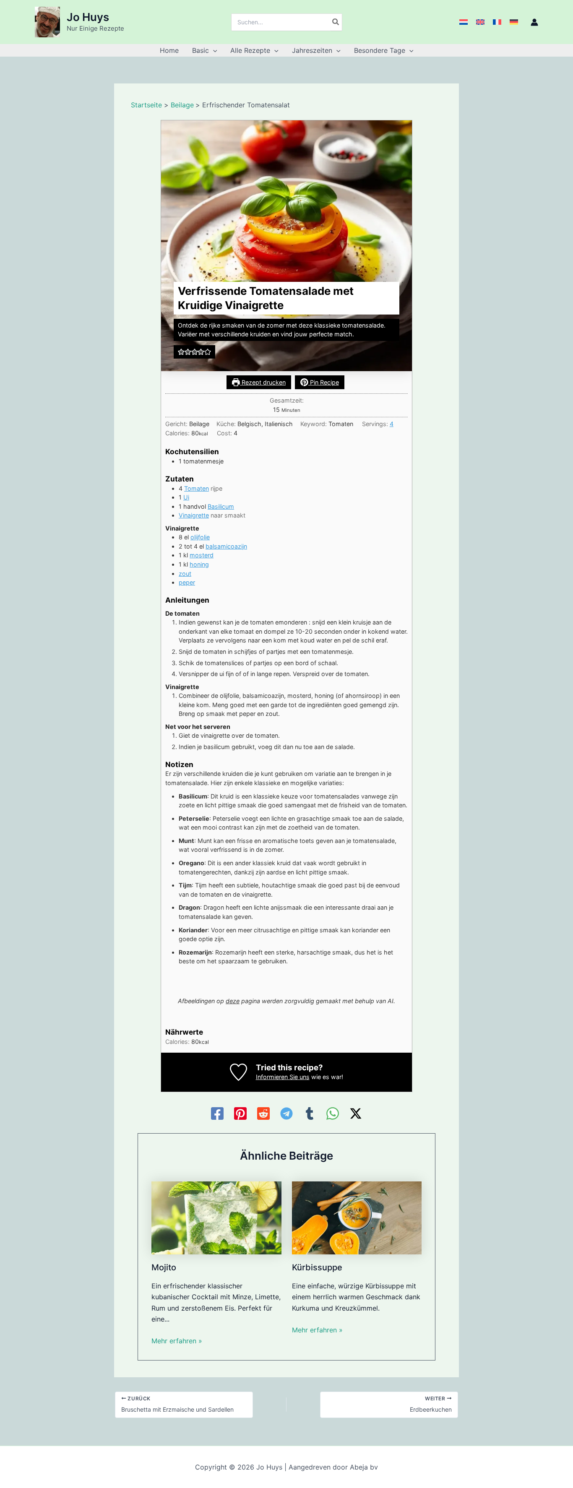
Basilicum (221, 506)
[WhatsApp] (332, 1113)
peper (187, 582)
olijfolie (200, 537)
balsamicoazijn (226, 546)
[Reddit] (263, 1113)
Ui (186, 497)
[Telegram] (286, 1113)
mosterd (202, 555)
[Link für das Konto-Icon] (534, 22)
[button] (213, 50)
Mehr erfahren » (176, 1341)
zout (185, 573)
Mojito (163, 1267)
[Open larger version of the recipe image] (286, 245)
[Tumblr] (309, 1113)
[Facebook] (217, 1113)
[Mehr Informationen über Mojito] (216, 1217)
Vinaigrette (194, 515)
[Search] (336, 22)
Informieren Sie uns (283, 1076)
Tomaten (196, 488)
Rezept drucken (263, 382)
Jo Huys (88, 16)
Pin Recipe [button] (323, 382)
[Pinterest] (240, 1113)
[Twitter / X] (355, 1113)
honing (199, 564)
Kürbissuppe (317, 1267)
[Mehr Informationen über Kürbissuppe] (357, 1217)
